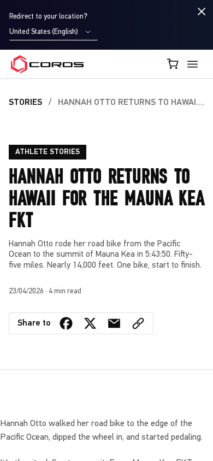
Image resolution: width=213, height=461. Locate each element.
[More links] (194, 64)
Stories (25, 102)
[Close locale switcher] (202, 12)
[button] (138, 323)
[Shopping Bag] (173, 63)
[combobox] (53, 31)
